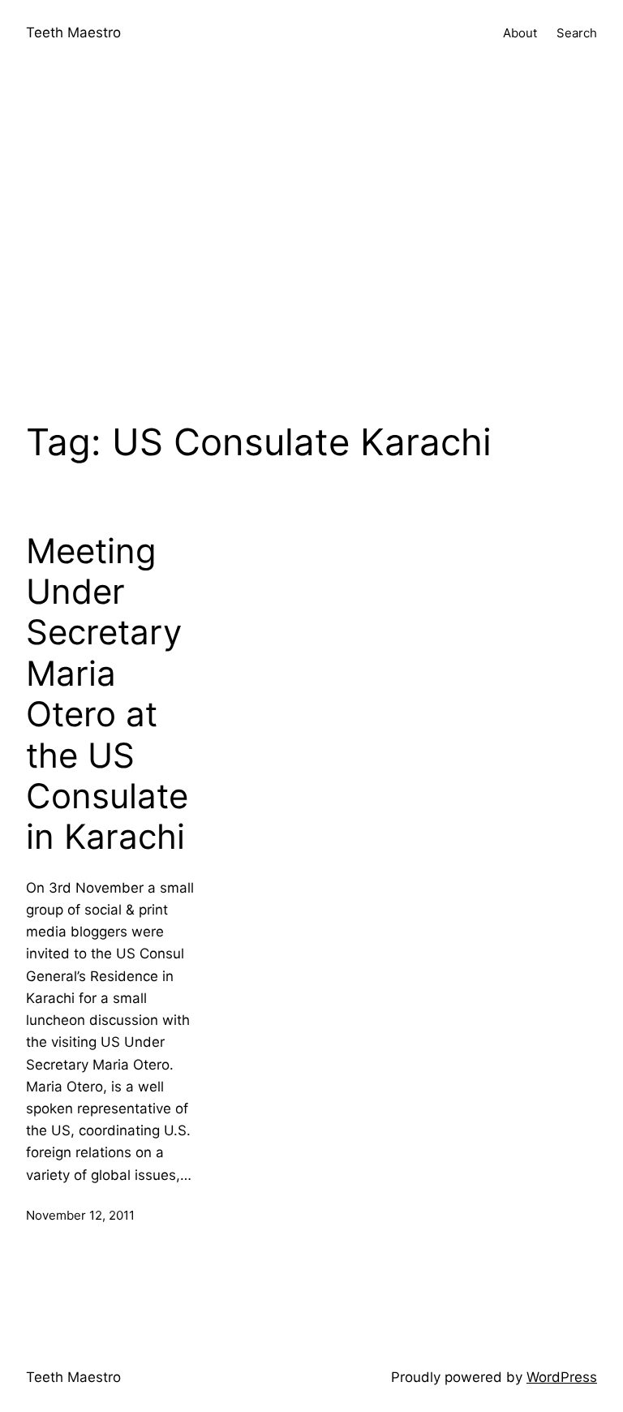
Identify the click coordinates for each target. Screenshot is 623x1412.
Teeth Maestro (73, 32)
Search (576, 33)
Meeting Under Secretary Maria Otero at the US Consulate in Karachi (107, 694)
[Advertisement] (311, 238)
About (520, 33)
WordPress (561, 1377)
